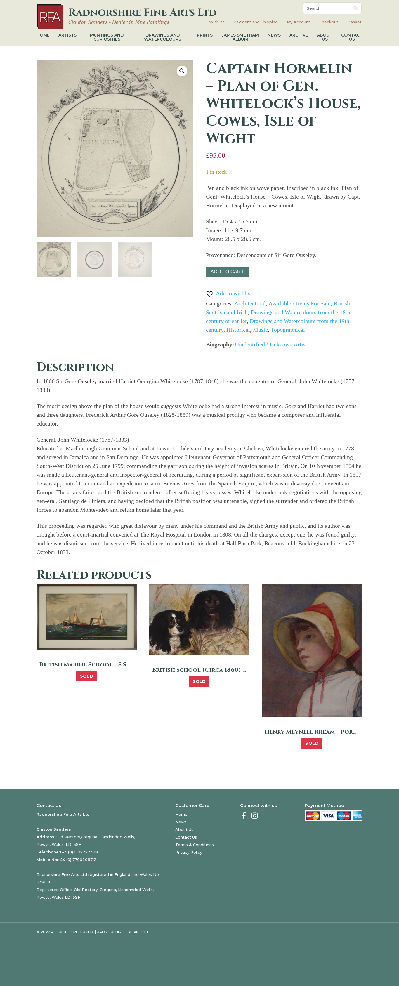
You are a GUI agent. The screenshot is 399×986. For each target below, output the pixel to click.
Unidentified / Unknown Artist (271, 344)
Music (260, 330)
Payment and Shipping (255, 22)
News (274, 35)
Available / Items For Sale (299, 303)
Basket (354, 22)
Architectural (250, 303)
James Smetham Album (240, 37)
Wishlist (216, 22)
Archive (298, 35)
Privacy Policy (188, 852)
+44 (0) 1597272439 (79, 852)
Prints (205, 35)
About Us (324, 37)
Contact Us (351, 37)
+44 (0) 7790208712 (77, 859)
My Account (298, 22)
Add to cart (227, 271)
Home (43, 35)
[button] (182, 71)
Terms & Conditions (194, 844)
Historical (238, 330)
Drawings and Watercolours (162, 37)
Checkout (328, 22)
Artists (67, 35)
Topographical (288, 330)
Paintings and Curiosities (107, 37)
